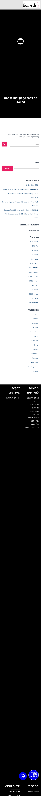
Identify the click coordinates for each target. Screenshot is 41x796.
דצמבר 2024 (33, 303)
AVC (36, 314)
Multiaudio (34, 340)
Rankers (35, 358)
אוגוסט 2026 (33, 242)
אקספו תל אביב (33, 398)
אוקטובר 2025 (33, 272)
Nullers (35, 349)
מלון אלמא (35, 421)
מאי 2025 (34, 285)
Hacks (36, 336)
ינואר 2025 (34, 298)
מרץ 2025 (34, 290)
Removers (34, 362)
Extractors (34, 323)
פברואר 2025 (33, 294)
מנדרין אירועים (33, 418)
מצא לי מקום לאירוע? (33, 775)
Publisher (34, 354)
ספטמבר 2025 (33, 276)
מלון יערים (35, 414)
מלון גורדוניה (34, 424)
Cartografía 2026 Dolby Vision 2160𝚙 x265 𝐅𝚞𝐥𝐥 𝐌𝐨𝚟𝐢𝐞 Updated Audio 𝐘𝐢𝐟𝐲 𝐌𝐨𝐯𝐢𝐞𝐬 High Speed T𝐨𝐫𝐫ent (21, 214)
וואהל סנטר (34, 404)
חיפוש (37, 163)
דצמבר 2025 (33, 263)
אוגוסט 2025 (33, 281)
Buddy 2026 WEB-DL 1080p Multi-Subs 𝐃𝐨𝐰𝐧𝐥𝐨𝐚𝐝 (20, 189)
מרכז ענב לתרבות (32, 428)
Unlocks (35, 371)
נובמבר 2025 (33, 268)
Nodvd (35, 345)
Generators (34, 332)
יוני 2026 (35, 250)
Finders (35, 327)
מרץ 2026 (34, 255)
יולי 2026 (35, 246)
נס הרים (35, 408)
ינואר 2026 (34, 259)
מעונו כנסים (34, 411)
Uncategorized (33, 367)
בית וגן (36, 401)
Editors (35, 319)
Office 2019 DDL (32, 185)
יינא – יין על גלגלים (13, 398)
